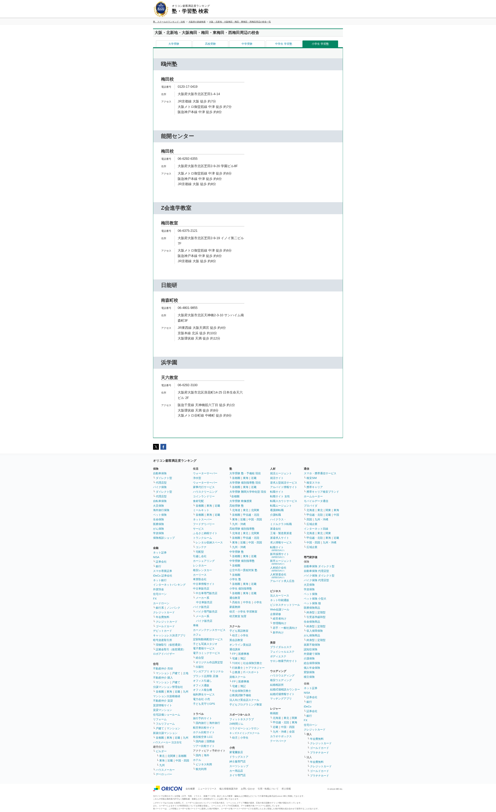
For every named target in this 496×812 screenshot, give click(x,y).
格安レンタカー (202, 570)
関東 (294, 717)
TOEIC (236, 663)
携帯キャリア (315, 487)
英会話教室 (236, 640)
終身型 (311, 612)
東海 (169, 691)
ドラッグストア (238, 756)
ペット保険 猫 (312, 603)
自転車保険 (160, 501)
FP (234, 653)
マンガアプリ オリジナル (208, 671)
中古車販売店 (201, 588)
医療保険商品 (312, 607)
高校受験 (210, 43)
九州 (185, 691)
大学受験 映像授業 (240, 501)
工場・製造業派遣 (281, 533)
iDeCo (307, 706)
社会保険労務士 (252, 663)
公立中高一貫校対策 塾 (243, 570)
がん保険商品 (312, 635)
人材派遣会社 (278, 575)
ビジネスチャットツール (285, 604)
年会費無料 (162, 617)
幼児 (235, 635)
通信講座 (234, 649)
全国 (291, 731)
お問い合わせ (248, 788)
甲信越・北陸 (251, 514)
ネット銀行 (160, 580)
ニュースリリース (207, 788)
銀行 (158, 566)
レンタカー (200, 565)
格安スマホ (313, 482)
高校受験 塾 (236, 505)
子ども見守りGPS (204, 703)
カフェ (197, 634)
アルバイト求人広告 (282, 581)
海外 (206, 755)
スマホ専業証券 (162, 570)
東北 (162, 755)
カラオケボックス (281, 736)
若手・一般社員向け (285, 627)
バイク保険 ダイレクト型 (319, 575)
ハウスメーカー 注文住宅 (167, 742)
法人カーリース (279, 595)
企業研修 (275, 614)
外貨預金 (158, 589)
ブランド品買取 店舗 (205, 676)
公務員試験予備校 (240, 695)
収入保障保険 (315, 630)
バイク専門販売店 (206, 611)
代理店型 (161, 482)
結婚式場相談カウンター (285, 689)
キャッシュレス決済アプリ (169, 635)
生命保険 (158, 519)
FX (155, 598)
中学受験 (247, 43)
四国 (309, 519)
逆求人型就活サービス (283, 482)
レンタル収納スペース (209, 542)
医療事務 (243, 653)
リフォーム (160, 719)
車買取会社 (200, 579)
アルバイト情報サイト (283, 487)
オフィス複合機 (202, 689)
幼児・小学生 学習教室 (243, 611)
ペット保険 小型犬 (315, 598)
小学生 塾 (235, 579)
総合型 (200, 657)
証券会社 (161, 561)
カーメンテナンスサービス (209, 630)
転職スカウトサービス (283, 501)
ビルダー (161, 751)
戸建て (176, 673)
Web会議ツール (279, 609)
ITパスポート (251, 672)
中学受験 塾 (236, 551)
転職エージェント (281, 505)
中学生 (247, 602)
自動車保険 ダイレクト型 (319, 566)
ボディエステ (278, 656)
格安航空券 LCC (203, 736)
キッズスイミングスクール (244, 733)
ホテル (197, 759)
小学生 (258, 602)
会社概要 (190, 788)
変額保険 (309, 672)
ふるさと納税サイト (205, 533)
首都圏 (160, 691)
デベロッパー (164, 774)
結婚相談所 (277, 684)
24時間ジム (236, 723)
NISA (156, 557)
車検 (195, 625)
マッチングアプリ (281, 698)
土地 (185, 673)
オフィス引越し (202, 680)
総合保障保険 (312, 663)
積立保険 (309, 676)
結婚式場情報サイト (282, 694)
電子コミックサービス (206, 653)
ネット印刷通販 (279, 600)
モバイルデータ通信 (316, 501)
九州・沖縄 (239, 524)
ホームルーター (313, 496)
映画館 (274, 713)
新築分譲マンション (165, 733)
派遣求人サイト (279, 537)
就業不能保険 (312, 644)
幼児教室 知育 (237, 616)
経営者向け (279, 618)
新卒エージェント (281, 562)
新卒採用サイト (279, 555)
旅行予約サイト (202, 718)
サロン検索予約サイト (283, 660)
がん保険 (158, 528)
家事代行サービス (204, 487)
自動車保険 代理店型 (316, 570)
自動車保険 (160, 473)
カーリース (200, 574)
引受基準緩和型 (316, 617)
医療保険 (158, 524)
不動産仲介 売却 (163, 668)
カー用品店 (236, 770)
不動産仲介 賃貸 (163, 700)
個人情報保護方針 (228, 788)
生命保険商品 (312, 621)
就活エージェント (281, 473)
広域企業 (312, 524)
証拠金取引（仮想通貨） (171, 649)
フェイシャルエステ (282, 651)
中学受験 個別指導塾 (242, 560)
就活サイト (277, 477)
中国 (336, 514)
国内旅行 (201, 722)
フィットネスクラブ (241, 719)
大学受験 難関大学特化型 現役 (247, 491)
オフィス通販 (201, 685)
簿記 (243, 658)
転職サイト (277, 491)
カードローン (161, 603)
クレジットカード (164, 612)
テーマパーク (278, 740)
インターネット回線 (316, 528)
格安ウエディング (281, 680)
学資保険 (158, 533)
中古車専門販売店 (206, 593)
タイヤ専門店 (237, 775)
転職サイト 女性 (280, 496)
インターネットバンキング (169, 584)
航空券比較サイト (204, 727)
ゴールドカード (165, 626)
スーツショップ (238, 766)
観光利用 (201, 769)
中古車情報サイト (204, 583)
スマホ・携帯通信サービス (320, 473)
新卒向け (278, 632)
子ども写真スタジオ (205, 643)
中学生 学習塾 (283, 43)
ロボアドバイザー (164, 653)
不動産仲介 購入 (163, 677)
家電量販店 (236, 752)
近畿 (177, 691)
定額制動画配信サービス (208, 639)
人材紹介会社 (278, 569)
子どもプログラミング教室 (245, 704)
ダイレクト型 (164, 477)
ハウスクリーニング (205, 491)
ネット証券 (160, 552)
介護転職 (275, 514)
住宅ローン (160, 593)
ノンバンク (173, 607)
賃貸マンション (162, 709)
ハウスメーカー (165, 769)
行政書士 (237, 667)
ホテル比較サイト (204, 732)
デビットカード (162, 630)
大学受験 (173, 43)
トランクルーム (202, 537)
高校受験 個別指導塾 (242, 528)
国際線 (211, 741)
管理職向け (279, 623)
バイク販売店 (201, 606)
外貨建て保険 (312, 653)
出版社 (200, 666)
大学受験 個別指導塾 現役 (245, 482)
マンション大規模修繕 (166, 696)
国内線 (200, 741)
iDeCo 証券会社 (162, 575)
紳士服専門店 (237, 761)
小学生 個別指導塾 (240, 588)
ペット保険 (160, 514)
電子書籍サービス (204, 648)
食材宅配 (198, 501)
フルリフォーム (165, 723)
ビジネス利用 (204, 764)
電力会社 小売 (201, 699)
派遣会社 (275, 528)
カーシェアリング (204, 560)
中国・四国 (182, 760)
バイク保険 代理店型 (316, 580)
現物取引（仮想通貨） (169, 644)
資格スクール (237, 676)
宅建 (235, 658)
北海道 (236, 510)
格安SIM (312, 477)
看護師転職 (277, 510)
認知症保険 (310, 649)
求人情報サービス (281, 542)
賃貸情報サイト (162, 705)
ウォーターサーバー (205, 473)
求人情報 (286, 788)
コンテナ (201, 547)
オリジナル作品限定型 (209, 662)
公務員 (236, 672)
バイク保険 (160, 487)
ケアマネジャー (255, 667)
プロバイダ (310, 505)
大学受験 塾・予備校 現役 (245, 473)
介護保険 (309, 658)
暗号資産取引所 (162, 640)
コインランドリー (204, 496)
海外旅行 (214, 722)
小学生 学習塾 (320, 43)
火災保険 (158, 505)
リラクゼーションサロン (244, 728)
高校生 (236, 602)
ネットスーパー (202, 519)
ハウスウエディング (282, 675)
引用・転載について (268, 788)
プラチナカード (319, 752)
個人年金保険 (312, 667)
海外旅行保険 (161, 510)
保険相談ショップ (164, 537)
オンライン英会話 (240, 644)
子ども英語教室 (238, 630)
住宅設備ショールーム (166, 714)
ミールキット (201, 510)
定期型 (321, 612)
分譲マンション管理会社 (168, 686)
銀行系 (160, 607)
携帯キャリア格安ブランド (323, 491)
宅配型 (200, 551)
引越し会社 (200, 556)
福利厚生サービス (204, 694)
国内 (198, 755)
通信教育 (234, 597)
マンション (162, 673)
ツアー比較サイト (204, 746)
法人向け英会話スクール (244, 699)
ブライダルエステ (281, 647)
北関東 (171, 755)
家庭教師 (234, 606)
